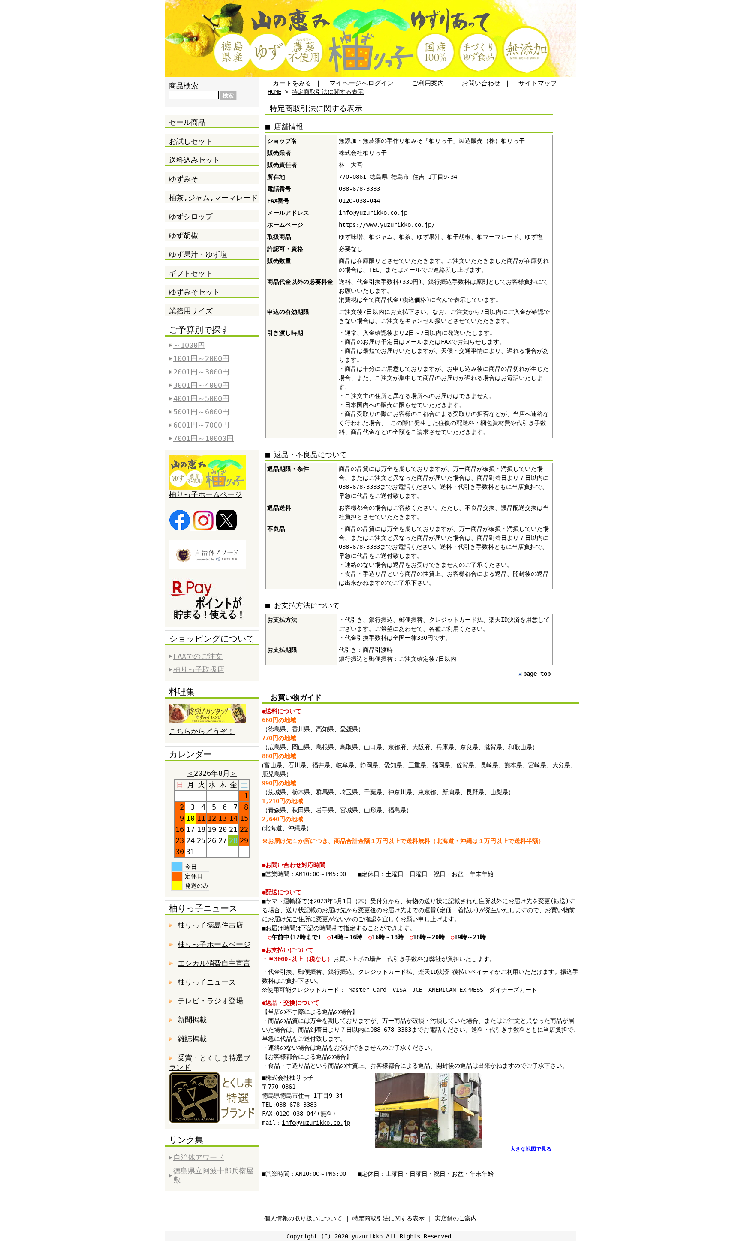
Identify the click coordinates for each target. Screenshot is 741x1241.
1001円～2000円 (201, 358)
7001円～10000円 (203, 438)
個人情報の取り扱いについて (303, 1218)
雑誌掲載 (192, 1038)
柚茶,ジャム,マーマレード (213, 197)
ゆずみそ (183, 179)
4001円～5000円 (201, 398)
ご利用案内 (428, 83)
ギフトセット (191, 273)
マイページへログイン (361, 83)
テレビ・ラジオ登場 (210, 1001)
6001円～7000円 (201, 425)
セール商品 (187, 122)
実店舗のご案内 (456, 1218)
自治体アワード (198, 1157)
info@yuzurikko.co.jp (316, 1122)
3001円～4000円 (201, 385)
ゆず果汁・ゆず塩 (198, 254)
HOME (274, 91)
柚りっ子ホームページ (205, 494)
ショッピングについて (212, 638)
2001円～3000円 (201, 371)
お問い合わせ (481, 83)
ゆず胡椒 (183, 235)
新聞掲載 (192, 1019)
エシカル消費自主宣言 (214, 963)
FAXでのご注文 (198, 656)
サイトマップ (537, 83)
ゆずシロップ (191, 216)
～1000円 (189, 345)
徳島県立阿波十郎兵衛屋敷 (213, 1175)
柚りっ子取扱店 (198, 669)
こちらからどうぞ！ (202, 731)
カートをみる (292, 83)
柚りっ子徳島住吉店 (210, 925)
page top (537, 673)
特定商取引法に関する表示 (328, 91)
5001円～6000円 (201, 411)
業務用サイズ (191, 311)
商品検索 (183, 85)
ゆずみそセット (194, 292)
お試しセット (191, 141)
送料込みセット (194, 160)
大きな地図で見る (530, 1149)
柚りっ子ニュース (207, 982)
